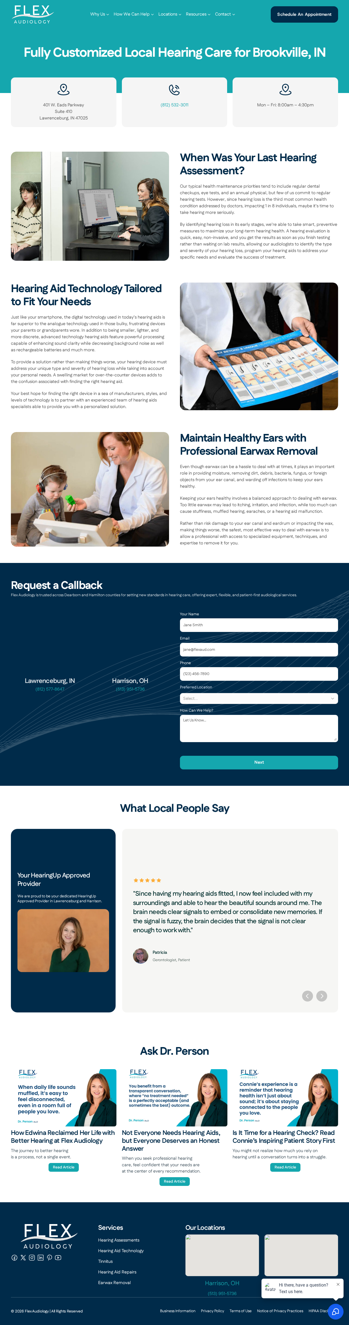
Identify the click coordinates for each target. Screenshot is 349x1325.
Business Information (177, 1311)
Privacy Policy (212, 1311)
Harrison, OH (222, 1283)
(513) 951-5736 (130, 689)
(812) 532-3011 (174, 105)
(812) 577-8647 (49, 689)
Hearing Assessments (118, 1240)
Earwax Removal (114, 1283)
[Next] (321, 996)
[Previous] (307, 996)
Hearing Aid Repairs (117, 1272)
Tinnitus (105, 1261)
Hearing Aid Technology (121, 1251)
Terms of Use (241, 1311)
